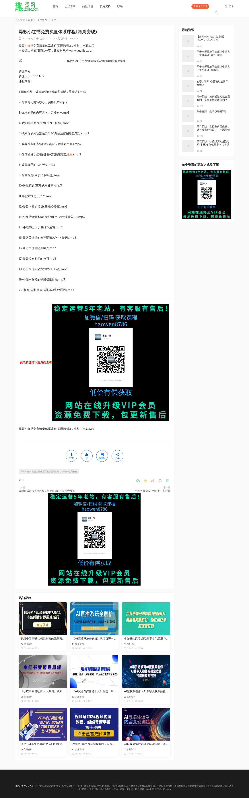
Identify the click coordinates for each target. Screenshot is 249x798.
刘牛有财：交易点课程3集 (211, 111)
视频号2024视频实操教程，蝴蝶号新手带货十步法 (94, 744)
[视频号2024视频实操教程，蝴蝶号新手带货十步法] (94, 724)
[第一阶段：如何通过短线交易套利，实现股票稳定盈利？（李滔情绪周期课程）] (188, 101)
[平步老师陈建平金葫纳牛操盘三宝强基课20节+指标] (188, 56)
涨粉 (70, 154)
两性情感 (87, 6)
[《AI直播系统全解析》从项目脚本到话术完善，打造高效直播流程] (94, 618)
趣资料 (26, 6)
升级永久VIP (200, 6)
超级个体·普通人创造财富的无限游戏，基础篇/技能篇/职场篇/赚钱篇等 (43, 638)
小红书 (29, 45)
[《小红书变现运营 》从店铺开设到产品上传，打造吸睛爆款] (43, 671)
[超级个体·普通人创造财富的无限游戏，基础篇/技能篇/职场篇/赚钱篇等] (43, 618)
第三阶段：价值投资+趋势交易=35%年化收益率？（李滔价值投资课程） (213, 144)
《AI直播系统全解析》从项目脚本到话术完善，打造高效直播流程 (94, 638)
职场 (120, 6)
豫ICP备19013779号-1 (26, 786)
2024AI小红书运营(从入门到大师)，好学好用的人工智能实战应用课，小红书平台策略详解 (43, 744)
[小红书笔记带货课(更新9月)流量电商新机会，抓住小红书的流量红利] (146, 618)
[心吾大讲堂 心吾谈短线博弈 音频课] (188, 86)
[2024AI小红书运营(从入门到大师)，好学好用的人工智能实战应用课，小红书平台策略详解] (43, 724)
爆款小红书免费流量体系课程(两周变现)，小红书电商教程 (49, 471)
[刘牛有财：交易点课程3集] (188, 116)
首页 (55, 6)
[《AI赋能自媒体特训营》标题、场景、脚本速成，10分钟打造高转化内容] (94, 671)
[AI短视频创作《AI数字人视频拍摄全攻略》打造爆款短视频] (146, 671)
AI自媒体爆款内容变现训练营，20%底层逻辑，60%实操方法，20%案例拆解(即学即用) (146, 744)
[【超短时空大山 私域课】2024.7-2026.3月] (188, 41)
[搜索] (217, 10)
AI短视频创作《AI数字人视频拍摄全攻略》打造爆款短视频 (146, 691)
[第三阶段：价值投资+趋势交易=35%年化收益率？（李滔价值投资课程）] (188, 146)
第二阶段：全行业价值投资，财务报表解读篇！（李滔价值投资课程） (213, 129)
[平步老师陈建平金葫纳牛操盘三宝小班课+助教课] (188, 71)
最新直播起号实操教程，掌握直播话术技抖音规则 (47, 491)
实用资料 (105, 6)
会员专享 (70, 6)
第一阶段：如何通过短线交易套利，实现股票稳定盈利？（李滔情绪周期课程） (213, 99)
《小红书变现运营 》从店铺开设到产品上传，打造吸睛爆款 (43, 691)
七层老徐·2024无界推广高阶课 (152, 491)
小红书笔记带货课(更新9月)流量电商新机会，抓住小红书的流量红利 (146, 638)
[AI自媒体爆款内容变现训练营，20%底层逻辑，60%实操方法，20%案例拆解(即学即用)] (146, 724)
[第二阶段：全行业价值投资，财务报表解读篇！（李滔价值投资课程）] (188, 131)
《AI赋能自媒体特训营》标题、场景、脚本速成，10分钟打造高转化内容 (94, 691)
